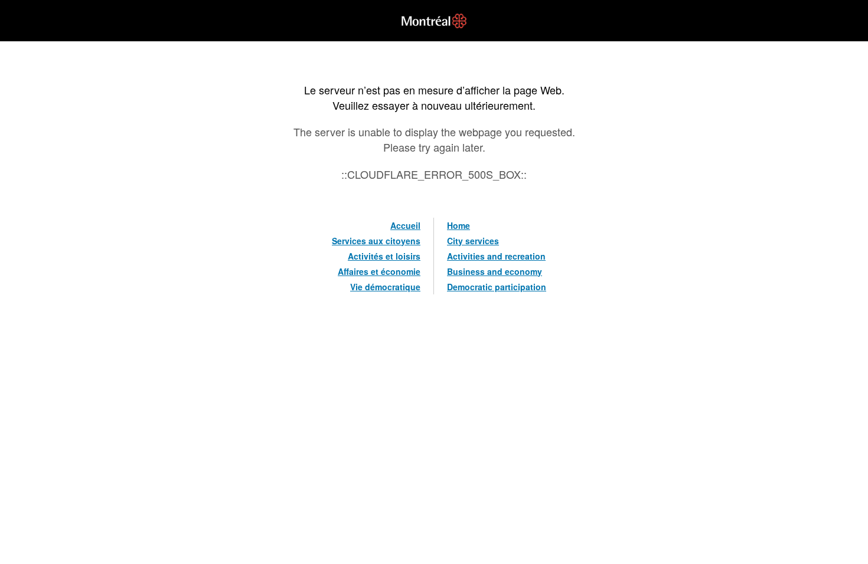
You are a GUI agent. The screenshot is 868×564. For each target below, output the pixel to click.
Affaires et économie (379, 271)
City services (473, 241)
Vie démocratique (385, 287)
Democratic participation (496, 287)
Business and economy (494, 271)
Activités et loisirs (384, 256)
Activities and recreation (496, 256)
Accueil (405, 225)
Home (458, 225)
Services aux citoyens (376, 241)
